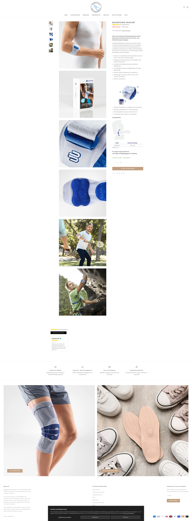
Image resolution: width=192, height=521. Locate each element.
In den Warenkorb (127, 168)
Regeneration (96, 15)
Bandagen (86, 15)
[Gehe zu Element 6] (51, 50)
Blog (126, 15)
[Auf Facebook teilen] (117, 173)
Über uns (106, 15)
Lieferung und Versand (98, 492)
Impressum (95, 500)
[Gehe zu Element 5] (51, 45)
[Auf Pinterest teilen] (121, 173)
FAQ (117, 153)
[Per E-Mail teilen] (123, 173)
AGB (93, 497)
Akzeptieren (95, 517)
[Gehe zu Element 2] (51, 29)
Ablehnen (125, 517)
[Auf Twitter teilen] (119, 173)
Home (66, 15)
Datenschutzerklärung (98, 502)
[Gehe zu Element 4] (51, 39)
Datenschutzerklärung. (128, 513)
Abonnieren (173, 500)
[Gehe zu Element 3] (51, 34)
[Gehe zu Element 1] (51, 23)
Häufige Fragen (117, 15)
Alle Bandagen (14, 470)
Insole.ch (6, 489)
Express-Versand (126, 30)
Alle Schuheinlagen (110, 470)
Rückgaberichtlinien (97, 495)
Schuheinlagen (75, 15)
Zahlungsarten (96, 489)
